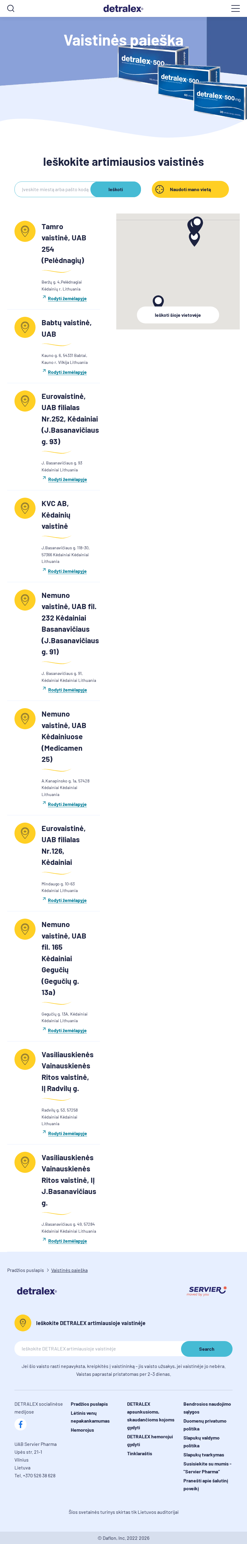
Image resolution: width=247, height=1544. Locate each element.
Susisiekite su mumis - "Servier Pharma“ (207, 1467)
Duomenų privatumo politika (205, 1424)
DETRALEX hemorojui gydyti (150, 1440)
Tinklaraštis (139, 1453)
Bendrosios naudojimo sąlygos (207, 1407)
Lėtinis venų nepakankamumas (90, 1417)
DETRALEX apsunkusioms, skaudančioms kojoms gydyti (150, 1415)
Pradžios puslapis (25, 1270)
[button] (194, 239)
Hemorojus (82, 1430)
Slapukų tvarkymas (203, 1454)
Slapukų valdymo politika (201, 1441)
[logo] (123, 8)
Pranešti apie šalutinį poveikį (205, 1484)
